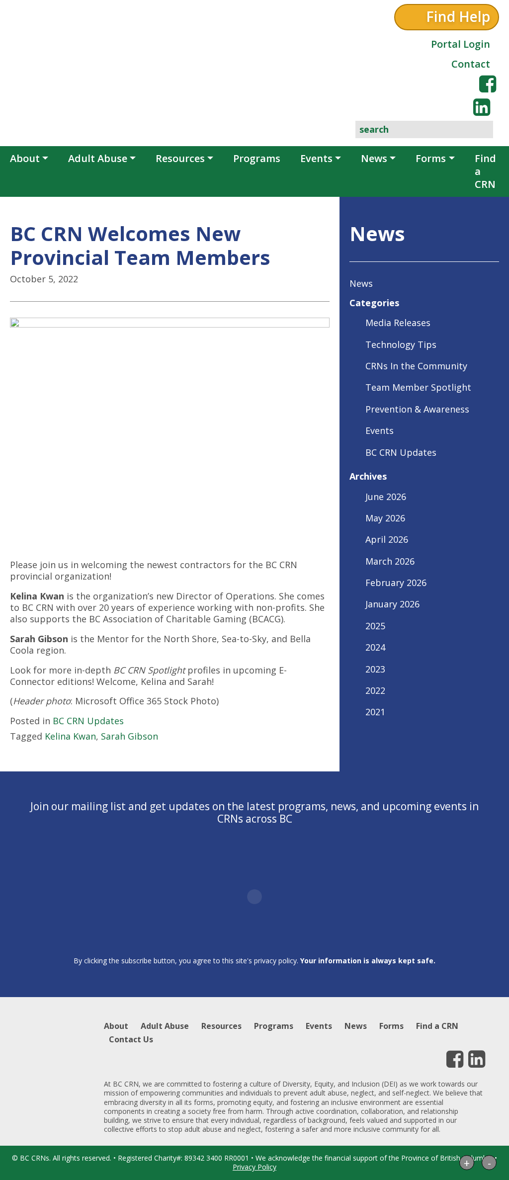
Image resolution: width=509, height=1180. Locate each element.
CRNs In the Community (416, 366)
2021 (375, 712)
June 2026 (385, 497)
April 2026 (386, 539)
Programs (256, 158)
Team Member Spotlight (418, 387)
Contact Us (131, 1039)
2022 (375, 690)
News (374, 158)
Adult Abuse (97, 158)
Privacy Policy (254, 1167)
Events (316, 158)
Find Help (458, 16)
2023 (375, 669)
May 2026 (385, 518)
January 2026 (392, 604)
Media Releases (397, 323)
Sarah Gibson (129, 736)
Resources (180, 158)
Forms (431, 158)
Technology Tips (400, 344)
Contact (470, 64)
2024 (375, 647)
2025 (375, 626)
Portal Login (460, 44)
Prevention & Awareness (417, 409)
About (25, 158)
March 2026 (390, 561)
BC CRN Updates (88, 721)
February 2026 (395, 583)
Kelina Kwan (70, 736)
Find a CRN (485, 171)
